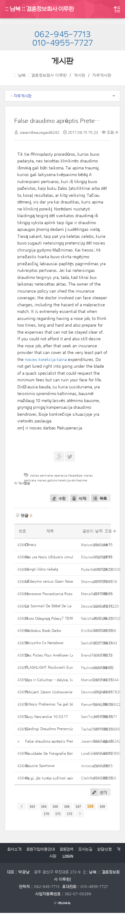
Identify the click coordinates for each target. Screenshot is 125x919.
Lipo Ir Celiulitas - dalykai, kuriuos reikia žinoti (64, 680)
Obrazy (30, 544)
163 (32, 806)
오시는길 (85, 849)
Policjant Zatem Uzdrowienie (49, 692)
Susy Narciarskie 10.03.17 (46, 717)
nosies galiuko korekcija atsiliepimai (62, 480)
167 (78, 806)
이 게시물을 (22, 483)
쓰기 (103, 793)
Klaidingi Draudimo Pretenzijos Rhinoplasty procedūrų (69, 729)
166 (66, 806)
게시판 (79, 75)
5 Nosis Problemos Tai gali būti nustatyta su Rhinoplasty (72, 704)
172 (69, 814)
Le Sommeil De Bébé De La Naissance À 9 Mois (65, 606)
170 (46, 814)
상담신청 (104, 849)
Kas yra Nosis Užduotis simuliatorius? (56, 557)
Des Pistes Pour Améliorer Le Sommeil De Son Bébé (68, 655)
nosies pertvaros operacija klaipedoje (56, 475)
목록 (103, 499)
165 (55, 806)
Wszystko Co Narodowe (44, 643)
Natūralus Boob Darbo (43, 631)
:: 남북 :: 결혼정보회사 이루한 (39, 9)
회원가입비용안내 (40, 849)
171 (58, 814)
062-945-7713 (62, 34)
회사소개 (14, 849)
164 (43, 806)
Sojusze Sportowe (40, 766)
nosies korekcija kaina (46, 359)
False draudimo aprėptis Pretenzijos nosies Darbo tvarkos (72, 741)
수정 (62, 499)
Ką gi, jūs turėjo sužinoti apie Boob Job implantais (67, 778)
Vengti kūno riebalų (41, 569)
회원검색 (66, 849)
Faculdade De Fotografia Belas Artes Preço (61, 753)
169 (102, 806)
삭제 (82, 499)
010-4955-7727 (62, 43)
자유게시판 (101, 75)
